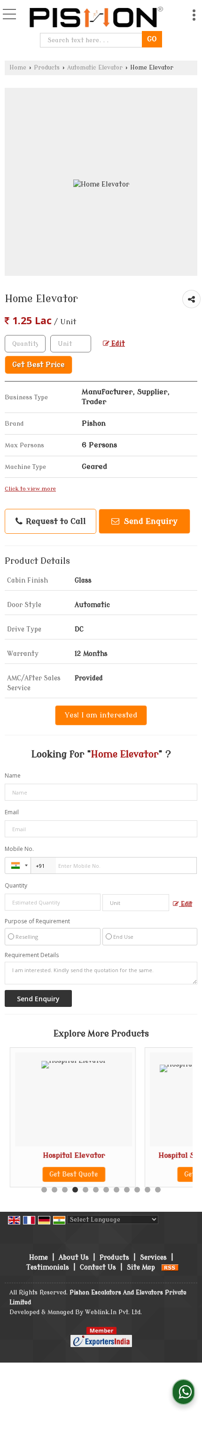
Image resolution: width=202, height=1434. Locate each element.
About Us (74, 1257)
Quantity (16, 885)
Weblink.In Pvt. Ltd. (113, 1312)
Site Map (141, 1267)
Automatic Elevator (95, 67)
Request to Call (54, 521)
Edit (117, 343)
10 (137, 1189)
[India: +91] (18, 865)
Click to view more (30, 489)
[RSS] (170, 1267)
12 (158, 1189)
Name (13, 775)
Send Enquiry (150, 521)
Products (47, 67)
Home (17, 67)
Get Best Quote (73, 1174)
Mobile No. (19, 849)
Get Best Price (38, 364)
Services (153, 1257)
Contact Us (98, 1267)
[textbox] (92, 40)
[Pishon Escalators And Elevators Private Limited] (95, 16)
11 (147, 1189)
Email (12, 812)
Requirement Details (32, 955)
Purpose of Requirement (37, 921)
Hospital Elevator (73, 1155)
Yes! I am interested (101, 715)
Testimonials (47, 1267)
